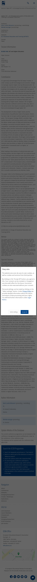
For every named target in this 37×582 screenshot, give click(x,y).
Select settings (14, 312)
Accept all (24, 312)
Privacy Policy (27, 291)
